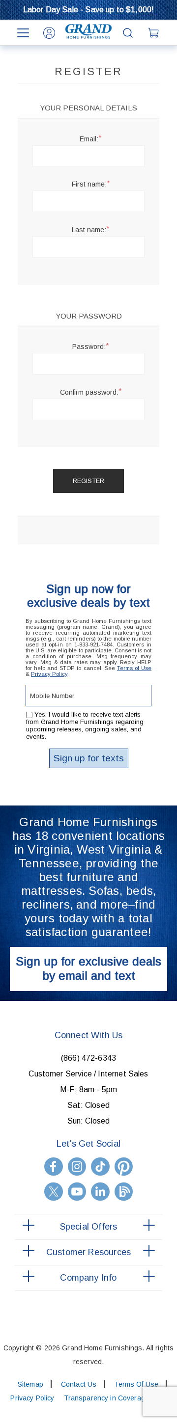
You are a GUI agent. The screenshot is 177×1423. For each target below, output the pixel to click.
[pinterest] (124, 1166)
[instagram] (77, 1166)
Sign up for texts (89, 758)
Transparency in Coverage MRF (115, 1398)
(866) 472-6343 (88, 1058)
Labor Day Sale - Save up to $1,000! (88, 9)
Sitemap (30, 1384)
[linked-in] (100, 1191)
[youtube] (77, 1191)
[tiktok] (100, 1166)
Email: (89, 139)
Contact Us (78, 1384)
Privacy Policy (49, 674)
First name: (89, 184)
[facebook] (53, 1166)
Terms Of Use (136, 1384)
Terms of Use (134, 668)
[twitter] (53, 1191)
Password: (89, 346)
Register (88, 480)
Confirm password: (89, 392)
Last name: (89, 230)
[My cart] (154, 33)
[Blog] (124, 1191)
